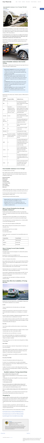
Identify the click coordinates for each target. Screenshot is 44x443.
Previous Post (2, 433)
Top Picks (23, 1)
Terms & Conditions (34, 1)
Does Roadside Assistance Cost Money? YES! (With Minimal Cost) (13, 411)
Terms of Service (10, 437)
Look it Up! (34, 7)
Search (42, 8)
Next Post (29, 433)
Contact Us (39, 1)
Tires (4, 9)
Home (16, 1)
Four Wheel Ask (7, 1)
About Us (19, 1)
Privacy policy (28, 1)
